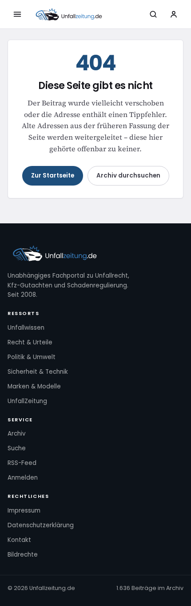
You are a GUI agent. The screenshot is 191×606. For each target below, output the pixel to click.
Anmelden (23, 477)
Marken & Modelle (34, 386)
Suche (17, 448)
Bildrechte (23, 554)
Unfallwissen (26, 327)
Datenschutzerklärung (41, 525)
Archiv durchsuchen (128, 175)
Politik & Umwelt (32, 357)
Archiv (17, 433)
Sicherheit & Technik (38, 372)
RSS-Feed (22, 463)
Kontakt (19, 540)
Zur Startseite (52, 175)
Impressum (24, 510)
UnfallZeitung (27, 401)
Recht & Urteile (30, 342)
